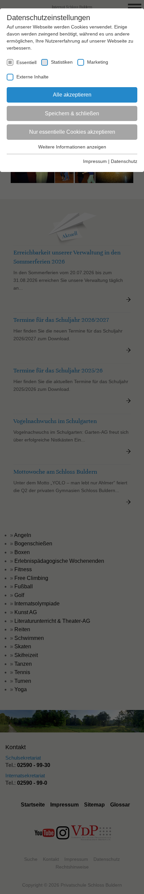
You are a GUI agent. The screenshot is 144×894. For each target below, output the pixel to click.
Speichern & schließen (72, 113)
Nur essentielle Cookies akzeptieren (72, 132)
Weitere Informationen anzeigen (72, 147)
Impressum (95, 161)
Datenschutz (124, 161)
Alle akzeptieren (72, 95)
